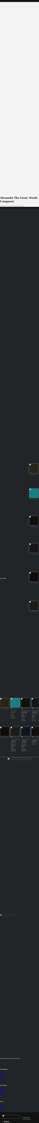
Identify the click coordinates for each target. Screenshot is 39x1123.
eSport (2, 1108)
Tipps (1, 1110)
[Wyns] (34, 610)
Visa (1, 1074)
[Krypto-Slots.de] (11, 1118)
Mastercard (3, 1072)
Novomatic (3, 1090)
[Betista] (34, 552)
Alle (1, 1104)
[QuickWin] (34, 581)
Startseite (6, 1121)
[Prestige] (34, 472)
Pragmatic (3, 1093)
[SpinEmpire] (34, 497)
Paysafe (2, 1077)
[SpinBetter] (34, 525)
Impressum (26, 1117)
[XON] (25, 735)
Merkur (2, 1088)
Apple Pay (3, 1076)
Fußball (2, 1106)
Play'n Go (3, 1092)
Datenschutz (27, 1119)
